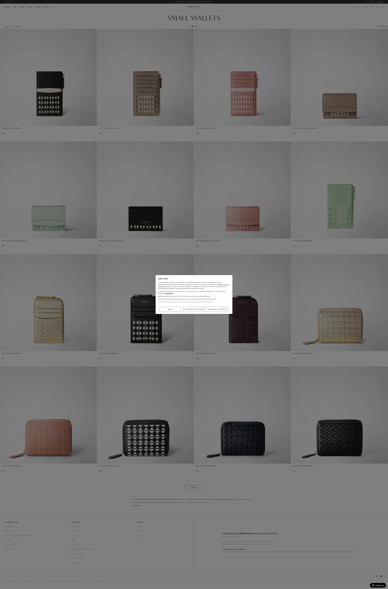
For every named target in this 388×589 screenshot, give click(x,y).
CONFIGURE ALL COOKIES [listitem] (217, 309)
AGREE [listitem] (170, 309)
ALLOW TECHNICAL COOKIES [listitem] (194, 309)
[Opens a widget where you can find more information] (378, 585)
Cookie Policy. (169, 293)
